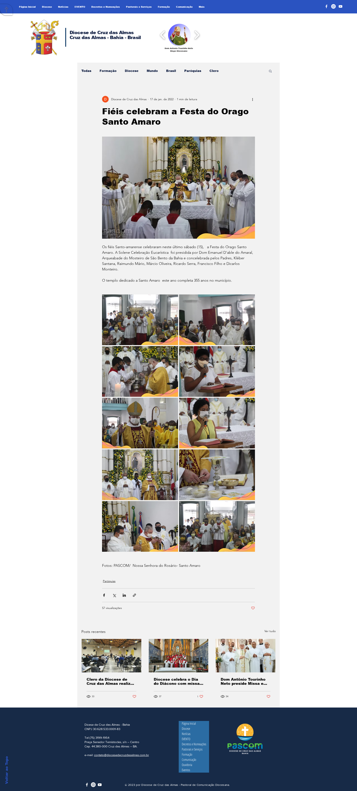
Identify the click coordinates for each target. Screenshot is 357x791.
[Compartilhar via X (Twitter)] (114, 595)
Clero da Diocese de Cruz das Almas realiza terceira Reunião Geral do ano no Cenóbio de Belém (110, 681)
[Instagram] (333, 6)
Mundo (152, 71)
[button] (179, 35)
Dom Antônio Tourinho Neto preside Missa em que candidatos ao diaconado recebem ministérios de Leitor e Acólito (244, 681)
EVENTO (186, 739)
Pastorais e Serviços (192, 749)
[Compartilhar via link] (134, 595)
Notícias (186, 733)
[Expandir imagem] (140, 319)
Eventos (186, 770)
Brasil (171, 71)
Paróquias (192, 71)
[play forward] (196, 35)
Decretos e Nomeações (194, 744)
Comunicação (189, 759)
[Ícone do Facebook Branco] (86, 784)
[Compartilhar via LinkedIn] (124, 595)
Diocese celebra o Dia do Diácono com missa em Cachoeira (177, 681)
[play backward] (162, 35)
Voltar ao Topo (7, 770)
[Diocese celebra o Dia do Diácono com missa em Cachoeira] (178, 655)
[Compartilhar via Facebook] (104, 595)
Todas (86, 71)
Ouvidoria (187, 764)
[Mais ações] (252, 99)
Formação (108, 71)
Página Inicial (189, 723)
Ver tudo (270, 631)
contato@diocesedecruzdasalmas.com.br (121, 755)
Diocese (131, 71)
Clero (214, 71)
